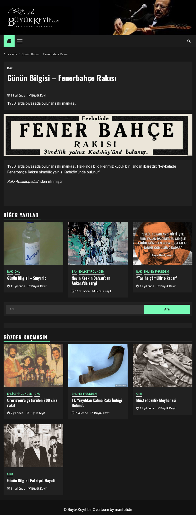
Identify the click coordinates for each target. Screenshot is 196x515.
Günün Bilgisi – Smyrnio (26, 278)
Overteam (101, 509)
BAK (10, 68)
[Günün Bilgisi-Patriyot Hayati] (33, 445)
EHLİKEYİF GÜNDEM (91, 271)
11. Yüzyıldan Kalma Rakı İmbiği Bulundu (97, 402)
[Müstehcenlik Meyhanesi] (162, 365)
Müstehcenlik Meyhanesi (156, 400)
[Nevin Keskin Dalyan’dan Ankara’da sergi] (98, 243)
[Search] (189, 41)
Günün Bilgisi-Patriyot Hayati (31, 480)
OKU (17, 271)
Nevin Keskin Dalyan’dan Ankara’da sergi (91, 280)
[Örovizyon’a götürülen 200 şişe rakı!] (33, 365)
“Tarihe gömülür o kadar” (157, 278)
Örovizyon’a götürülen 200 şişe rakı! (32, 402)
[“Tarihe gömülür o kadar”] (162, 243)
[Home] (9, 41)
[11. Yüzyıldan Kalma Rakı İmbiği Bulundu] (98, 365)
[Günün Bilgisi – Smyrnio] (33, 243)
